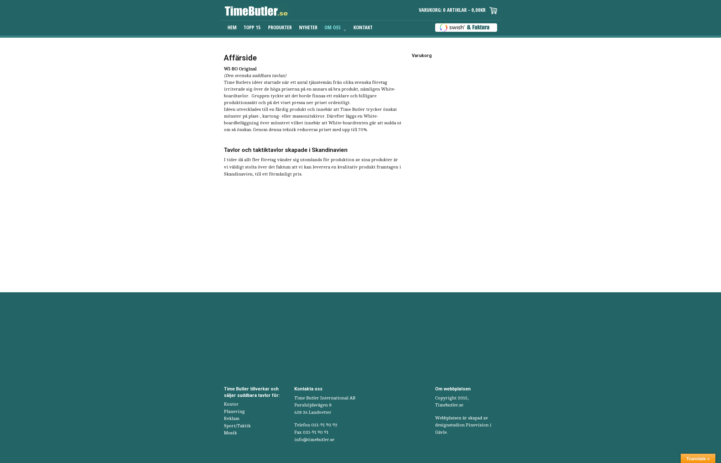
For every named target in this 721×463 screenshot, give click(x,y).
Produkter (280, 27)
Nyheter (308, 27)
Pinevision (477, 425)
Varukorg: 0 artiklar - (452, 9)
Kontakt (363, 27)
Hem (232, 27)
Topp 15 (252, 27)
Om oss (332, 27)
